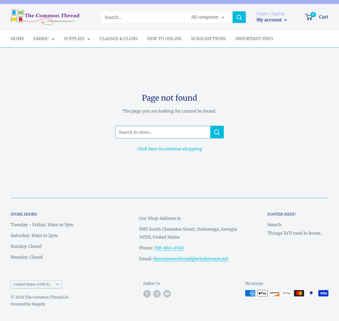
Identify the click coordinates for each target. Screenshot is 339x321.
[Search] (239, 17)
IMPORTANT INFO (254, 38)
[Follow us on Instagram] (157, 293)
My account (269, 20)
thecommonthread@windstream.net (190, 258)
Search (274, 224)
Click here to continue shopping (169, 148)
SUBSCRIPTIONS (208, 38)
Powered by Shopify (28, 304)
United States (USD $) (32, 284)
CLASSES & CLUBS (119, 38)
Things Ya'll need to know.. (294, 233)
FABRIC (41, 38)
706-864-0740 (169, 247)
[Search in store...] (217, 132)
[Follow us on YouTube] (167, 293)
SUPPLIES (74, 38)
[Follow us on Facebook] (147, 293)
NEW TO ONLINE (164, 38)
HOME (17, 38)
